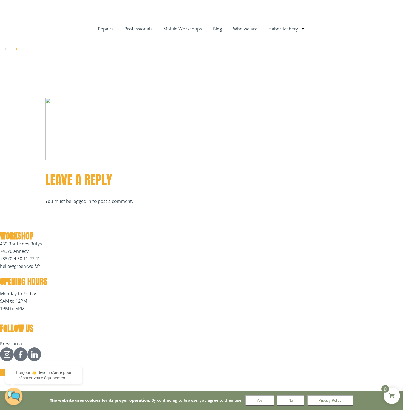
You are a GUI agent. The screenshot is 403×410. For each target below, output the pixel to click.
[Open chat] (13, 396)
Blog (217, 29)
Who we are (245, 29)
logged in (81, 201)
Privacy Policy (330, 400)
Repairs (105, 29)
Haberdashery (283, 29)
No (290, 400)
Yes (260, 400)
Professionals (138, 29)
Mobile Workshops (182, 29)
